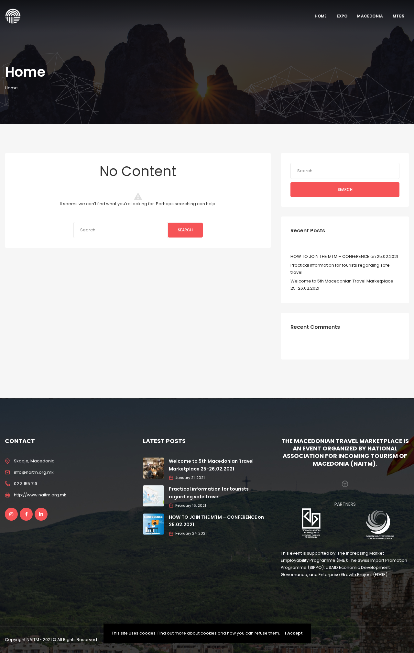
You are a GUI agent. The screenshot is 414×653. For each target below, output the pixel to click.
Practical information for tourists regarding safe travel (340, 268)
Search (185, 230)
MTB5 (398, 16)
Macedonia (370, 16)
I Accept (294, 633)
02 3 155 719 (25, 484)
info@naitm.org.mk (34, 472)
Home (321, 16)
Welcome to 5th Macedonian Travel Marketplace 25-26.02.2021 (341, 284)
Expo (342, 16)
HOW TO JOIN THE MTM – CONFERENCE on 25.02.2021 (344, 256)
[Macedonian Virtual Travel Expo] (13, 16)
